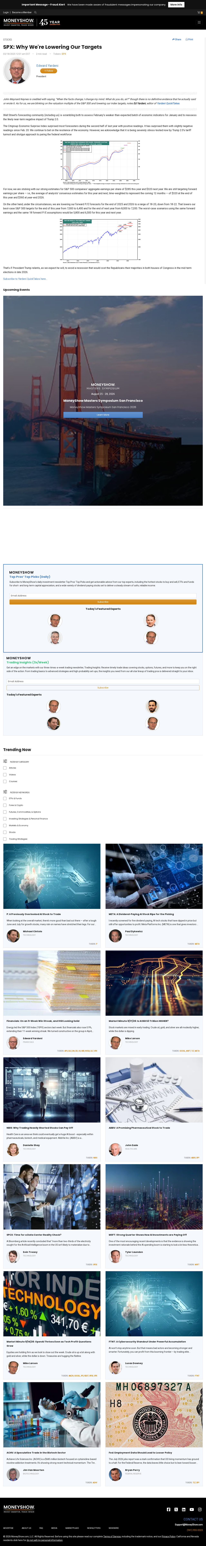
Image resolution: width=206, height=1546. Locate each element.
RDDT (86, 1376)
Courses (13, 781)
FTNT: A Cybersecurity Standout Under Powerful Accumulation (147, 1341)
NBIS (95, 1158)
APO (66, 1051)
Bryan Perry (132, 1470)
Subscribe (103, 602)
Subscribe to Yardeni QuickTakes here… (25, 278)
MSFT (188, 1051)
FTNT (197, 1376)
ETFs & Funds (15, 798)
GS (80, 1051)
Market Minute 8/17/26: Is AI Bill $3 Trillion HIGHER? (139, 1021)
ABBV (193, 1158)
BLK (69, 1051)
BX (76, 1051)
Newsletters (93, 1528)
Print (190, 39)
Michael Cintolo (32, 931)
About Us (26, 1528)
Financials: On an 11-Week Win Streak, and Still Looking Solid (43, 1021)
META (197, 944)
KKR (82, 1051)
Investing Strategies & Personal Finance (28, 818)
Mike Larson (132, 1038)
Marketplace (72, 1528)
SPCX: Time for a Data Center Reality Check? (34, 1234)
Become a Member (22, 12)
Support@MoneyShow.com (189, 1524)
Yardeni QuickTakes (168, 103)
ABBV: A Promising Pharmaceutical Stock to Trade (139, 1127)
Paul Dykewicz (134, 931)
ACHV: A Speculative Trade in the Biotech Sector (36, 1452)
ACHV (95, 1482)
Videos (12, 774)
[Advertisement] (99, 533)
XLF (91, 1051)
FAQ (41, 1528)
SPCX (95, 1264)
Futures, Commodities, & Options (25, 812)
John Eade (131, 1145)
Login (6, 12)
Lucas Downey (134, 1363)
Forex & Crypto (16, 805)
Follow (49, 71)
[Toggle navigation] (199, 22)
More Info (176, 4)
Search (70, 12)
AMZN (71, 1376)
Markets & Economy (18, 825)
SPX (64, 54)
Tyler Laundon (134, 1252)
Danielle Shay (31, 1145)
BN (73, 1051)
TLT (192, 1051)
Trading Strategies (18, 839)
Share (178, 39)
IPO (82, 1376)
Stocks (12, 832)
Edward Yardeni (32, 1038)
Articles (12, 767)
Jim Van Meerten (33, 1470)
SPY (197, 1158)
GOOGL (182, 1051)
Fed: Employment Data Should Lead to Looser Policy (140, 1452)
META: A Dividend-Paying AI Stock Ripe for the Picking (141, 914)
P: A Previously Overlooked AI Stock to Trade (34, 914)
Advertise (8, 1528)
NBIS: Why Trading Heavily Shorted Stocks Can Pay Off (40, 1127)
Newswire (114, 1528)
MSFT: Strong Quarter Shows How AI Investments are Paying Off (148, 1234)
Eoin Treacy (30, 1252)
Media (54, 1528)
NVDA (87, 1051)
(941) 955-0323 (195, 1530)
